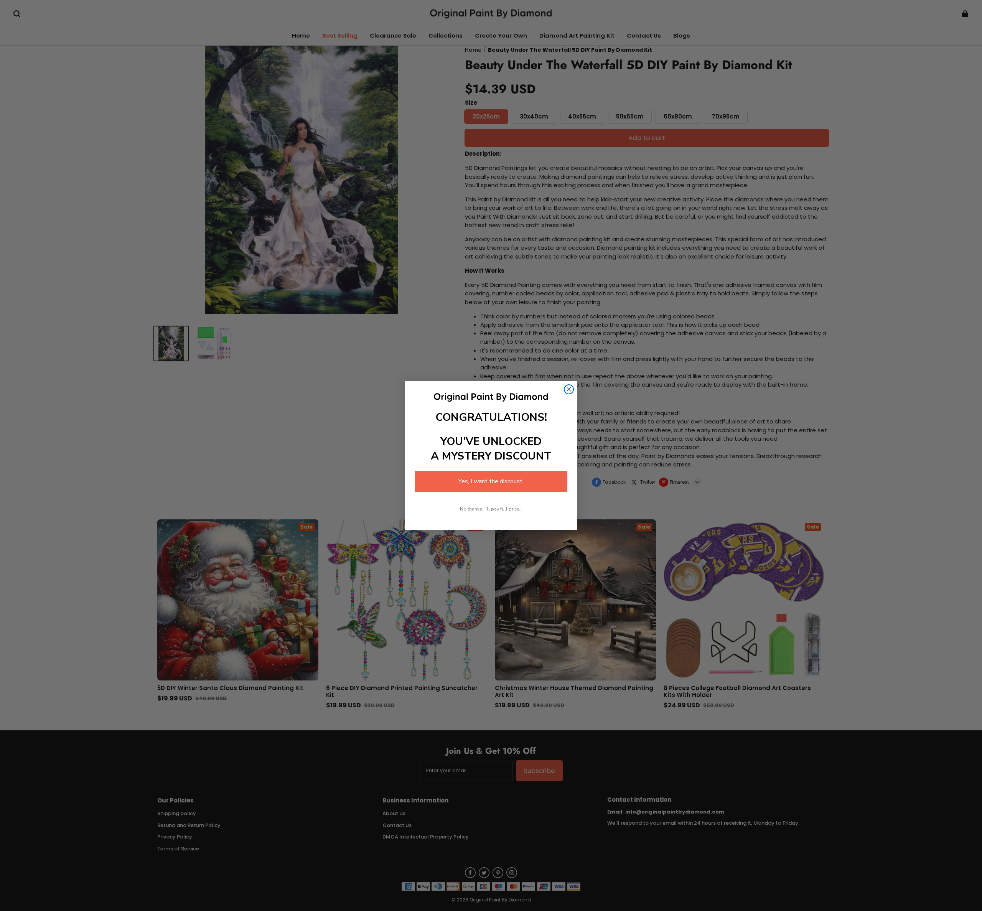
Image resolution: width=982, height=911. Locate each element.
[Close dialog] (568, 389)
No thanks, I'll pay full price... (491, 509)
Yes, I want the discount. (491, 481)
